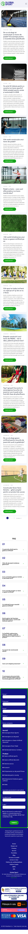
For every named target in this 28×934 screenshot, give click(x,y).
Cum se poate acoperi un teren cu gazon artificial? (11, 591)
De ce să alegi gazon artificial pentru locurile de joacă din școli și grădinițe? (13, 440)
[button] (13, 550)
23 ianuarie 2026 (5, 333)
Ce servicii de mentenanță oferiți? (10, 650)
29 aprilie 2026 (5, 234)
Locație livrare (7, 797)
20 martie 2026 (5, 285)
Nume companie (8, 723)
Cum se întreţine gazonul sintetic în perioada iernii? (12, 577)
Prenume (5, 701)
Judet (4, 804)
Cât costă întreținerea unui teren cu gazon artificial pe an (14, 239)
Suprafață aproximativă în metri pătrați (13, 790)
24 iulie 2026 (5, 83)
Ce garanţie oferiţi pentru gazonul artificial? (10, 549)
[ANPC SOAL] (14, 897)
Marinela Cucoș (12, 333)
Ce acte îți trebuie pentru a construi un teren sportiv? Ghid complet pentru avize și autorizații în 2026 (13, 89)
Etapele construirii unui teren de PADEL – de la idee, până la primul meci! (13, 338)
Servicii (5, 730)
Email (4, 708)
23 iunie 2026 (5, 136)
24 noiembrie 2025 (6, 385)
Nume (4, 694)
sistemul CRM (7, 815)
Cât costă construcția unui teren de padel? (13, 140)
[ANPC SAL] (14, 890)
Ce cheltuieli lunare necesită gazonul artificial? (10, 605)
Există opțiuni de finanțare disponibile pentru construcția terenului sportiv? (11, 619)
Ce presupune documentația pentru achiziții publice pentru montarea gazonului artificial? (11, 677)
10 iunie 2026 (5, 186)
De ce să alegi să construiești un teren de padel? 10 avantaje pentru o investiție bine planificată (13, 35)
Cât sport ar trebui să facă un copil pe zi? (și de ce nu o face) (13, 290)
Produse (5, 754)
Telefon (5, 716)
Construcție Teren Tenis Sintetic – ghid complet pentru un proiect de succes (14, 489)
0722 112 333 (14, 877)
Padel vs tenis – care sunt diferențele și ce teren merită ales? (13, 191)
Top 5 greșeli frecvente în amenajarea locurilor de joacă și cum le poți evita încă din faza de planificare (14, 391)
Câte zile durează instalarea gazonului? (10, 563)
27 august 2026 (5, 29)
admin (11, 29)
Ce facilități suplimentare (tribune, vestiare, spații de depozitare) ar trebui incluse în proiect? (11, 635)
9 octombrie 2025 (6, 485)
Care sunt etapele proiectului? (11, 663)
